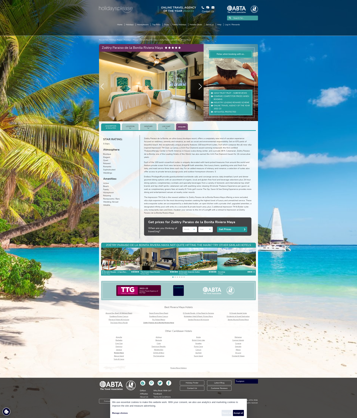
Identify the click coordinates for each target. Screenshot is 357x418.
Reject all (226, 413)
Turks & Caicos (119, 359)
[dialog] (178, 408)
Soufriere (198, 353)
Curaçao (238, 343)
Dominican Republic (159, 347)
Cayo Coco (119, 343)
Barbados (119, 340)
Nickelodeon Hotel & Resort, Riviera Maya (198, 316)
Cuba (159, 343)
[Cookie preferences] (6, 411)
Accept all (238, 413)
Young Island (198, 356)
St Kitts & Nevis (158, 353)
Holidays (127, 40)
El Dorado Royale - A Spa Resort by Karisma (198, 313)
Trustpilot (178, 287)
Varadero (198, 343)
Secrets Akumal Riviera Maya (238, 320)
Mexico (135, 40)
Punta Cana (198, 347)
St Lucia (238, 353)
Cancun (198, 350)
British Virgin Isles (198, 340)
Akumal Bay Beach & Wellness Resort (119, 313)
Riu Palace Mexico (158, 320)
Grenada (238, 347)
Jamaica (119, 350)
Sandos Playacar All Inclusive (198, 320)
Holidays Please (115, 40)
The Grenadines (158, 356)
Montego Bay (158, 350)
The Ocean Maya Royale (119, 323)
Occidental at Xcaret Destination (238, 316)
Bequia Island (119, 356)
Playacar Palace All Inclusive (119, 320)
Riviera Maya (119, 353)
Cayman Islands (238, 340)
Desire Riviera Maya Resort (158, 313)
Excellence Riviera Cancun (119, 316)
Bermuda (158, 340)
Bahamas (238, 337)
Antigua (159, 337)
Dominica (119, 347)
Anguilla (119, 337)
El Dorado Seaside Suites (238, 313)
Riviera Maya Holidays (149, 40)
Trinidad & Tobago (238, 356)
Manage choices (120, 413)
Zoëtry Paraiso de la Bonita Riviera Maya (175, 40)
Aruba (198, 337)
